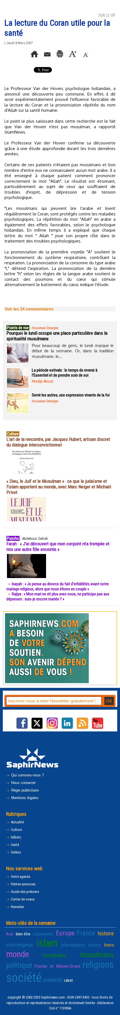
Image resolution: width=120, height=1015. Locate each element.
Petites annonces (22, 884)
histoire (106, 933)
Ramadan (17, 907)
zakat (68, 980)
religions (98, 964)
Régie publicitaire (24, 790)
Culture (16, 830)
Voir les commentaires (28, 308)
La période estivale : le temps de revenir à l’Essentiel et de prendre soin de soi (64, 373)
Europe (65, 933)
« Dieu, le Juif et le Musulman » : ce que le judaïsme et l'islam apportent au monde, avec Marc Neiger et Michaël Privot (58, 486)
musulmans (97, 954)
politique (19, 965)
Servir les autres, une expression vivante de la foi (71, 395)
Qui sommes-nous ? (27, 775)
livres (109, 945)
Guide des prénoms (24, 892)
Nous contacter (23, 783)
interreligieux (19, 945)
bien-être (23, 933)
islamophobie (73, 945)
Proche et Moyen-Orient (57, 966)
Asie (9, 933)
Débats (15, 837)
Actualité (17, 822)
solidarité (53, 979)
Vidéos (15, 852)
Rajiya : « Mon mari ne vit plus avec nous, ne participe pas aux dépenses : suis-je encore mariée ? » (57, 596)
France (86, 933)
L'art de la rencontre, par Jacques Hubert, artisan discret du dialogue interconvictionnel (58, 442)
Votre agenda (20, 876)
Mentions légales (24, 798)
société (24, 977)
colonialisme (43, 933)
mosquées (54, 955)
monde (17, 954)
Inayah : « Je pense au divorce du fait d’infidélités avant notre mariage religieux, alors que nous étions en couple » (57, 586)
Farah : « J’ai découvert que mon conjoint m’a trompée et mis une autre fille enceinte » (57, 546)
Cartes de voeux (22, 899)
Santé (14, 845)
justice (94, 945)
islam (47, 943)
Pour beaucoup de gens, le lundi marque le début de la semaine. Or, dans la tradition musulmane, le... (73, 351)
